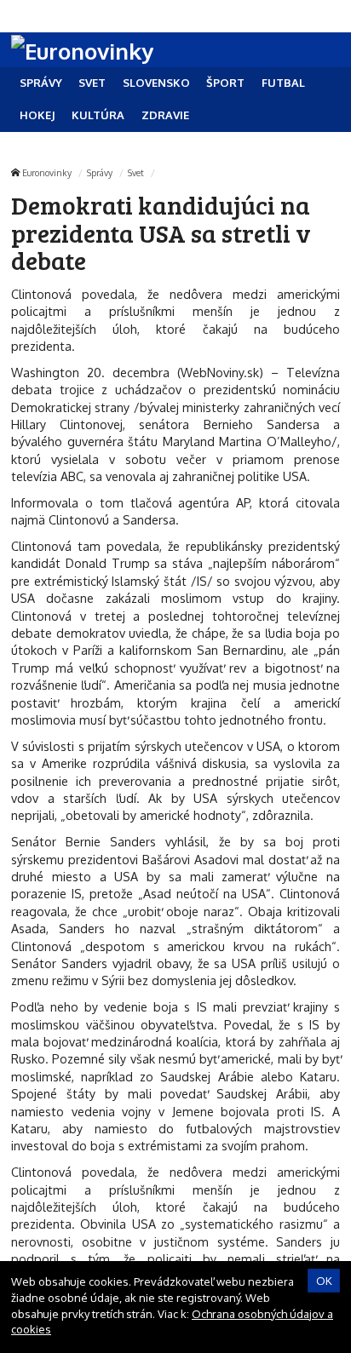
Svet (136, 172)
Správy (99, 172)
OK (324, 1280)
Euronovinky (47, 172)
